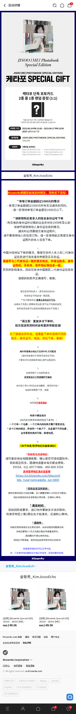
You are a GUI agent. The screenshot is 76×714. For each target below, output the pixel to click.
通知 (27, 636)
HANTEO (9, 680)
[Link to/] (62, 5)
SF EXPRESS (10, 693)
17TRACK (41, 687)
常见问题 (36, 636)
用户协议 (55, 636)
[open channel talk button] (69, 697)
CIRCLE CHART (27, 680)
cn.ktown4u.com (33, 670)
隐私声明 (27, 642)
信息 (46, 636)
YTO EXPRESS (23, 687)
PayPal (8, 687)
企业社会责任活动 (11, 642)
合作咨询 (18, 665)
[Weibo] (5, 652)
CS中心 (6, 665)
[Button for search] (55, 5)
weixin (55, 680)
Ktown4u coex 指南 (12, 636)
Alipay (43, 680)
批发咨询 (30, 665)
